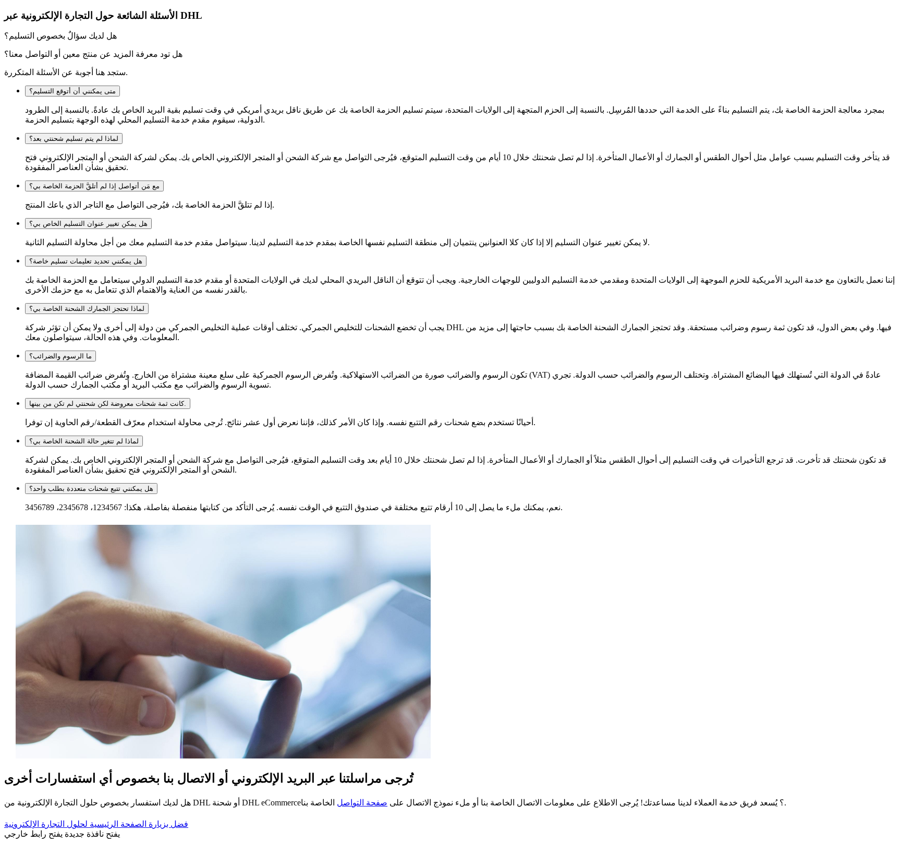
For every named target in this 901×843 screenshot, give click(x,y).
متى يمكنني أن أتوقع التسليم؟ (72, 91)
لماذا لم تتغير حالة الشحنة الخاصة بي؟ (84, 441)
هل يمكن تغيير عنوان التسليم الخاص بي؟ (88, 223)
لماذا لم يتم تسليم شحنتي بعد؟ (73, 138)
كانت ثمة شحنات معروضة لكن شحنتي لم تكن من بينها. (107, 403)
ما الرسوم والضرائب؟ (60, 356)
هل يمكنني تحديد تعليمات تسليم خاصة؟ (85, 261)
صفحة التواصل (362, 802)
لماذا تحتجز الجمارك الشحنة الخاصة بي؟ (86, 308)
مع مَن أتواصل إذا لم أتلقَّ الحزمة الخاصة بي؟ (94, 186)
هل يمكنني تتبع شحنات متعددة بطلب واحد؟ (91, 488)
